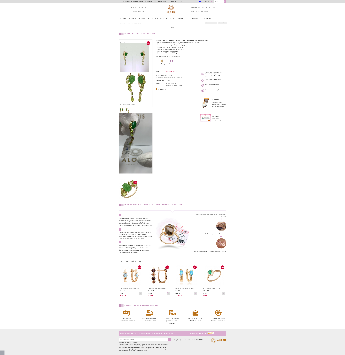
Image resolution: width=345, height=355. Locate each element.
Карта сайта (122, 342)
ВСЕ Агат (172, 27)
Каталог (129, 23)
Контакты (173, 1)
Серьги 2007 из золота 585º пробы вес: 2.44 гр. (129, 289)
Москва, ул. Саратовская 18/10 (203, 7)
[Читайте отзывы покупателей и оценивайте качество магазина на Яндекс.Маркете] (210, 333)
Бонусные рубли (167, 333)
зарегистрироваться (169, 77)
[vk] (206, 333)
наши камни (155, 333)
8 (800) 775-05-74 (182, 339)
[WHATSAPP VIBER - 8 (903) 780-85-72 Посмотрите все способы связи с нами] (201, 1)
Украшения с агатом (211, 23)
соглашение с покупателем (130, 333)
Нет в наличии (162, 89)
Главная (122, 23)
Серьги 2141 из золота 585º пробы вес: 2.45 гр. (184, 289)
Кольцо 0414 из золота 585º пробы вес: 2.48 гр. (212, 289)
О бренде (148, 1)
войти (180, 77)
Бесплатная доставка (199, 11)
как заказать (145, 333)
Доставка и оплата (160, 1)
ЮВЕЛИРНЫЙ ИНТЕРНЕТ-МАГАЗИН (132, 1)
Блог (180, 1)
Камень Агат (222, 23)
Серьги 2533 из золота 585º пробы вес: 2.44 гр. (157, 289)
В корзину (141, 294)
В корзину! (224, 294)
